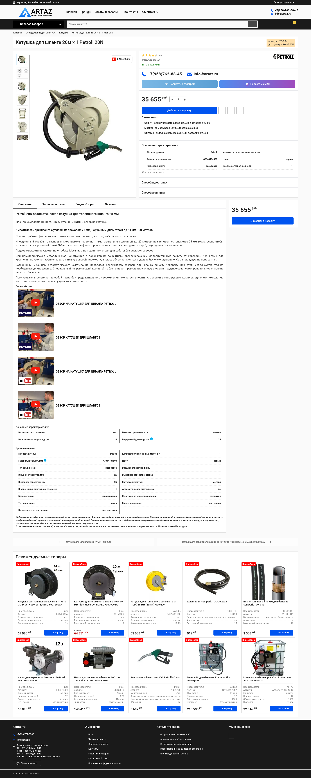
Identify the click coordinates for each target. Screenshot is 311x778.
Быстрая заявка (222, 110)
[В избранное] (231, 110)
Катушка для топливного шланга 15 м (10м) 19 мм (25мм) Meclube (153, 603)
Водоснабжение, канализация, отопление (181, 749)
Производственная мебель (174, 753)
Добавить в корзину (179, 110)
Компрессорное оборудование (176, 744)
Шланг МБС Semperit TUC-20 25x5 (207, 601)
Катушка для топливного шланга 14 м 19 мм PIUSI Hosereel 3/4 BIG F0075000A (42, 603)
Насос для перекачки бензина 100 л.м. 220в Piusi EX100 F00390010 (97, 679)
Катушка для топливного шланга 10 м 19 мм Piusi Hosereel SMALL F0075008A (98, 603)
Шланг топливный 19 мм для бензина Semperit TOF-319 (265, 603)
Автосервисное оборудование (175, 739)
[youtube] (231, 735)
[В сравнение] (240, 110)
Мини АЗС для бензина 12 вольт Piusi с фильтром (210, 679)
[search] (252, 24)
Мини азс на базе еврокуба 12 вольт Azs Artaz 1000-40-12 (267, 679)
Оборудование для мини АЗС (175, 734)
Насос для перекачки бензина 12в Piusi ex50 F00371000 (41, 679)
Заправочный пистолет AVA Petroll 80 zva (155, 677)
